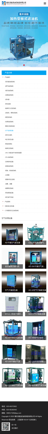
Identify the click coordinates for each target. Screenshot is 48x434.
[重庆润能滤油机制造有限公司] (14, 3)
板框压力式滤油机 (10, 108)
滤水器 (7, 99)
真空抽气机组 (9, 197)
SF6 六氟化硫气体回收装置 (13, 153)
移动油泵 (8, 104)
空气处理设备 (9, 130)
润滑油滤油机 (9, 95)
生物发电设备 (9, 162)
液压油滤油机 (9, 90)
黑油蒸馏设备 (9, 193)
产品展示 (7, 77)
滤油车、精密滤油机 (11, 113)
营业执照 (12, 420)
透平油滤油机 (9, 86)
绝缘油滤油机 (9, 166)
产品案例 (7, 202)
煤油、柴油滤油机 (10, 170)
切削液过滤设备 (9, 206)
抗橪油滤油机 (9, 122)
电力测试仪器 (9, 139)
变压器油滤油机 (10, 82)
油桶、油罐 (8, 184)
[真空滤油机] (24, 37)
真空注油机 (8, 135)
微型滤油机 (8, 117)
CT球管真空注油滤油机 (12, 210)
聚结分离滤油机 (10, 126)
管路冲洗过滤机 (10, 179)
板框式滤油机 (9, 148)
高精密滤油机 (9, 188)
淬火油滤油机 (9, 157)
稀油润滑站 (8, 144)
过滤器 (7, 175)
